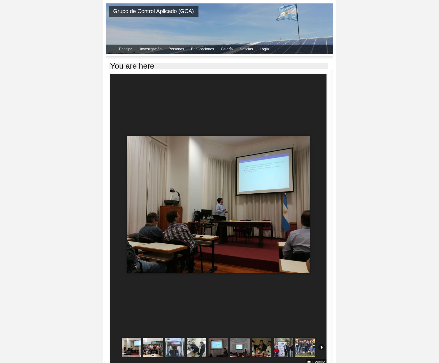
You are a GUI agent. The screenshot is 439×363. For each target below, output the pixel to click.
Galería (227, 49)
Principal (126, 49)
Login (264, 49)
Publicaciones (202, 49)
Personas (176, 49)
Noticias (246, 49)
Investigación (151, 49)
